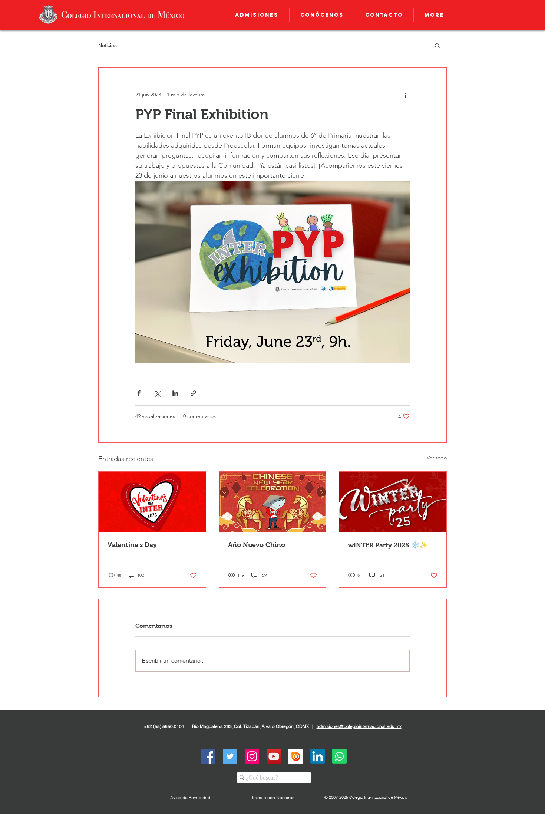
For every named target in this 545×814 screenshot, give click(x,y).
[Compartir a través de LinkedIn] (175, 393)
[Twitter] (230, 756)
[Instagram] (252, 756)
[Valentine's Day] (152, 502)
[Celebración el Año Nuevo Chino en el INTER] (272, 502)
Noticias (107, 45)
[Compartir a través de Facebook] (138, 393)
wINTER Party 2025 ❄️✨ (387, 545)
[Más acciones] (405, 94)
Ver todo (437, 457)
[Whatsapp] (339, 756)
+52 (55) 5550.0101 (164, 726)
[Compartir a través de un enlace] (193, 393)
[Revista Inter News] (295, 756)
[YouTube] (274, 756)
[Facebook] (208, 756)
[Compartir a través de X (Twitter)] (157, 393)
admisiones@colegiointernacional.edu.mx (359, 726)
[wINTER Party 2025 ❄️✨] (392, 502)
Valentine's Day (132, 544)
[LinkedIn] (317, 756)
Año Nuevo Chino (256, 544)
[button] (437, 45)
